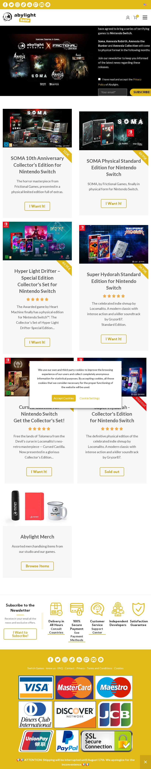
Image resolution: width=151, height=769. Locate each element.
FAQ (60, 668)
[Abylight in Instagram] (17, 4)
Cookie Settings (90, 398)
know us (51, 668)
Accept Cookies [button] (64, 398)
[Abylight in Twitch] (35, 4)
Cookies (119, 668)
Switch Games (35, 668)
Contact (69, 668)
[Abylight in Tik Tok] (23, 4)
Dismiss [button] (145, 762)
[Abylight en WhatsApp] (47, 4)
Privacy (80, 668)
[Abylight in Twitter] (11, 4)
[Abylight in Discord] (41, 4)
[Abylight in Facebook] (5, 4)
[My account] (127, 17)
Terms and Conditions (99, 668)
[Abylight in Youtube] (29, 4)
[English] (146, 4)
